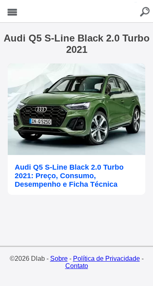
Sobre (59, 258)
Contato (76, 265)
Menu (12, 12)
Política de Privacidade (106, 258)
